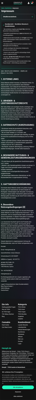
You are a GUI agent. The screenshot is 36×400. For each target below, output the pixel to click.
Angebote (21, 316)
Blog (3, 316)
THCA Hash (21, 309)
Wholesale (21, 334)
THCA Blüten (22, 307)
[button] (2, 3)
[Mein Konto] (29, 3)
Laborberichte (22, 327)
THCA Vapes (21, 312)
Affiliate (20, 336)
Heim (2, 8)
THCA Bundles (22, 314)
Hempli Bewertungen (24, 329)
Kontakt (20, 341)
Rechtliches (8, 8)
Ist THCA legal (6, 312)
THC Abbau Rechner (8, 314)
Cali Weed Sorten (7, 327)
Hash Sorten (5, 325)
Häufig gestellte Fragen (8, 307)
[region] (18, 384)
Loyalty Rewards (23, 325)
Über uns (20, 339)
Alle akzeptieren (18, 387)
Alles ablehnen (18, 396)
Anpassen (18, 392)
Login (19, 343)
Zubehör (20, 319)
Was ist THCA (6, 309)
